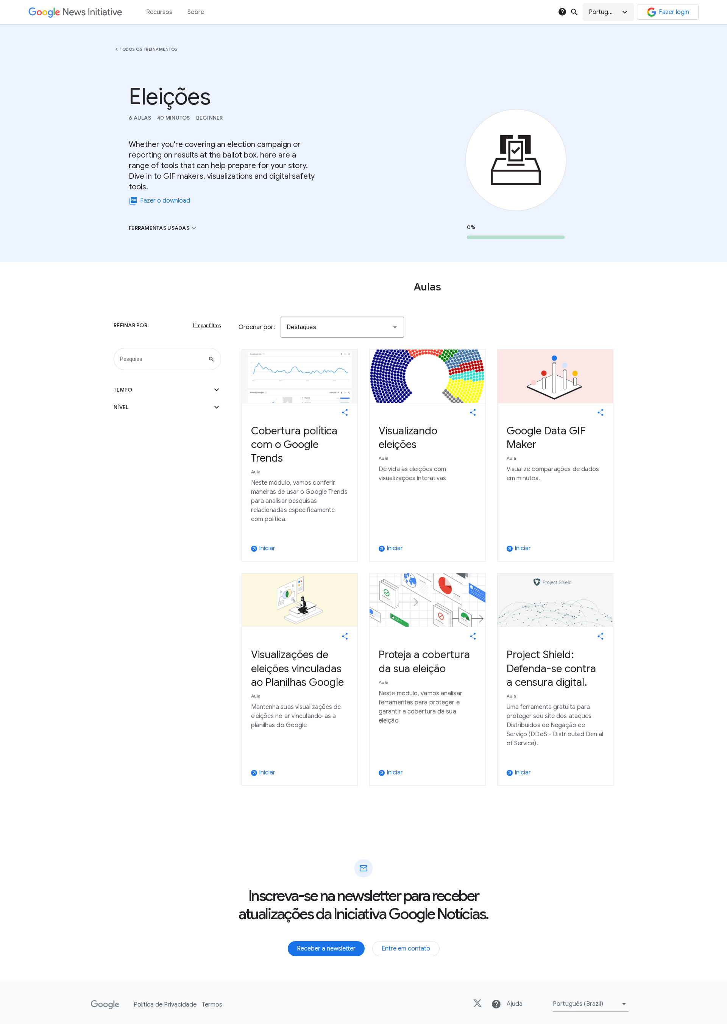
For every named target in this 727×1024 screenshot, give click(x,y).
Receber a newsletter (326, 948)
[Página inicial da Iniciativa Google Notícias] (75, 12)
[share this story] (345, 412)
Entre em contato (406, 948)
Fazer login (674, 12)
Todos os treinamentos (148, 49)
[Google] (105, 1004)
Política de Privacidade (165, 1004)
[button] (608, 12)
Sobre (195, 12)
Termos (212, 1004)
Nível (167, 407)
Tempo (167, 389)
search (574, 12)
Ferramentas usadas (163, 228)
